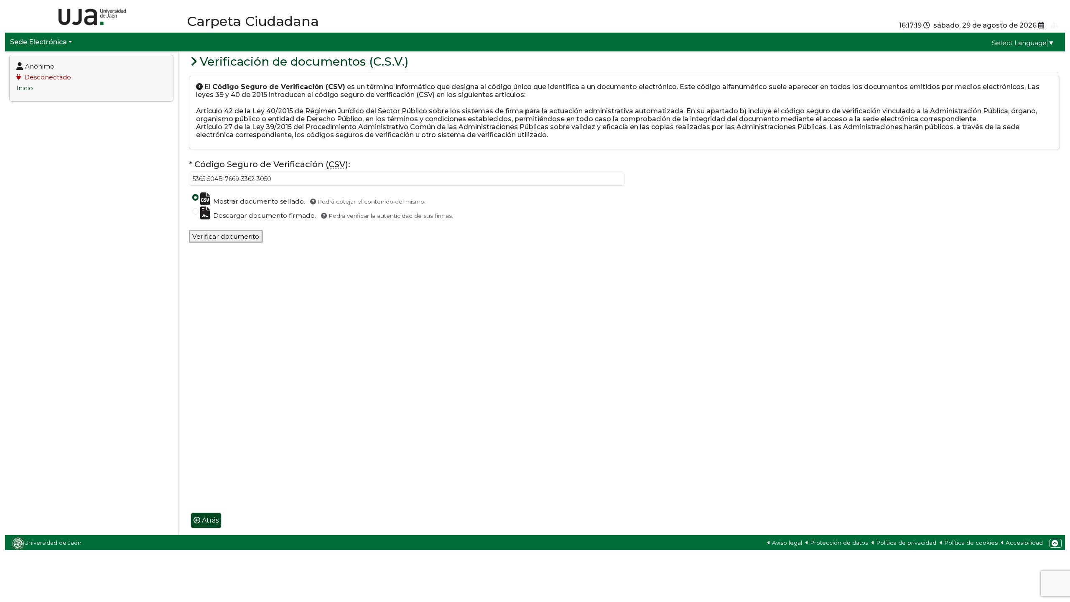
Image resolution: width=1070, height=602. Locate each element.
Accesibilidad (1024, 542)
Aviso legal (787, 542)
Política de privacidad (906, 542)
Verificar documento (225, 236)
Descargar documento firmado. (333, 215)
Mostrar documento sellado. (319, 201)
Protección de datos (839, 542)
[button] (1056, 543)
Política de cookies (971, 542)
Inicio (24, 88)
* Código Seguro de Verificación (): (269, 164)
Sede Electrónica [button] (38, 42)
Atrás (210, 520)
